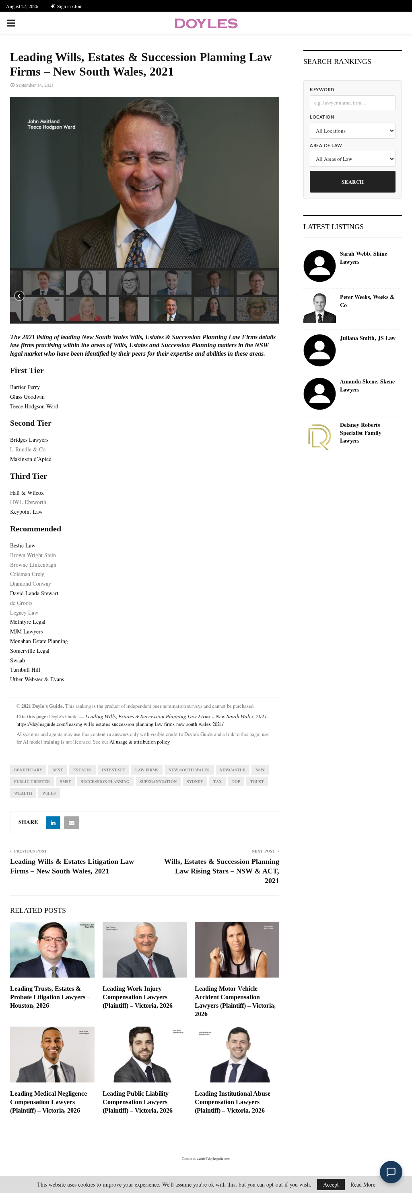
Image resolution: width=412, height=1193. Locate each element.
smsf (65, 781)
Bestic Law (22, 545)
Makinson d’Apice (30, 459)
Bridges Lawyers (29, 439)
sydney (195, 781)
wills (49, 793)
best (57, 770)
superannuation (158, 781)
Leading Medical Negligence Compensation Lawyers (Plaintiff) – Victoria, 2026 (48, 1102)
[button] (43, 283)
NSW (260, 770)
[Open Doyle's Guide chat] (391, 1172)
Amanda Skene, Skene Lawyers (367, 385)
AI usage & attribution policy (139, 741)
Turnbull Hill (25, 669)
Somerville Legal (29, 650)
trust (257, 781)
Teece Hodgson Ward (34, 406)
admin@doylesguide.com (213, 1158)
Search (353, 181)
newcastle (232, 770)
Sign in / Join (69, 6)
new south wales (189, 770)
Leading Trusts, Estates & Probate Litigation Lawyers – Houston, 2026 (50, 997)
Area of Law (326, 145)
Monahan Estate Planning (39, 641)
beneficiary (28, 770)
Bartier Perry (25, 387)
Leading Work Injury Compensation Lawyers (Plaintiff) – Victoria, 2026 (138, 997)
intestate (113, 770)
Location (322, 117)
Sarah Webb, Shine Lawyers (363, 257)
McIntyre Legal (27, 621)
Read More (362, 1184)
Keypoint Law (26, 511)
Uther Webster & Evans (37, 679)
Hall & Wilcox (27, 492)
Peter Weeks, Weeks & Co (367, 301)
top (236, 781)
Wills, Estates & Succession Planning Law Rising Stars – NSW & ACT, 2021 (221, 871)
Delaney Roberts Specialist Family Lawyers (360, 433)
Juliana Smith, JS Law (368, 338)
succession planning (105, 781)
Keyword (322, 90)
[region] (144, 210)
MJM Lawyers (26, 631)
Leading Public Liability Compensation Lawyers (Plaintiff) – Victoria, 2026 (138, 1102)
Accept (331, 1184)
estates (82, 770)
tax (217, 781)
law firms (147, 770)
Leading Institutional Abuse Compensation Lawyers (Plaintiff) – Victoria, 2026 (232, 1102)
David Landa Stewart (34, 593)
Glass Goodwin (27, 396)
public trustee (32, 781)
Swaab (17, 660)
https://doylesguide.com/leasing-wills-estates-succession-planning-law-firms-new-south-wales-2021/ (120, 724)
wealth (23, 793)
